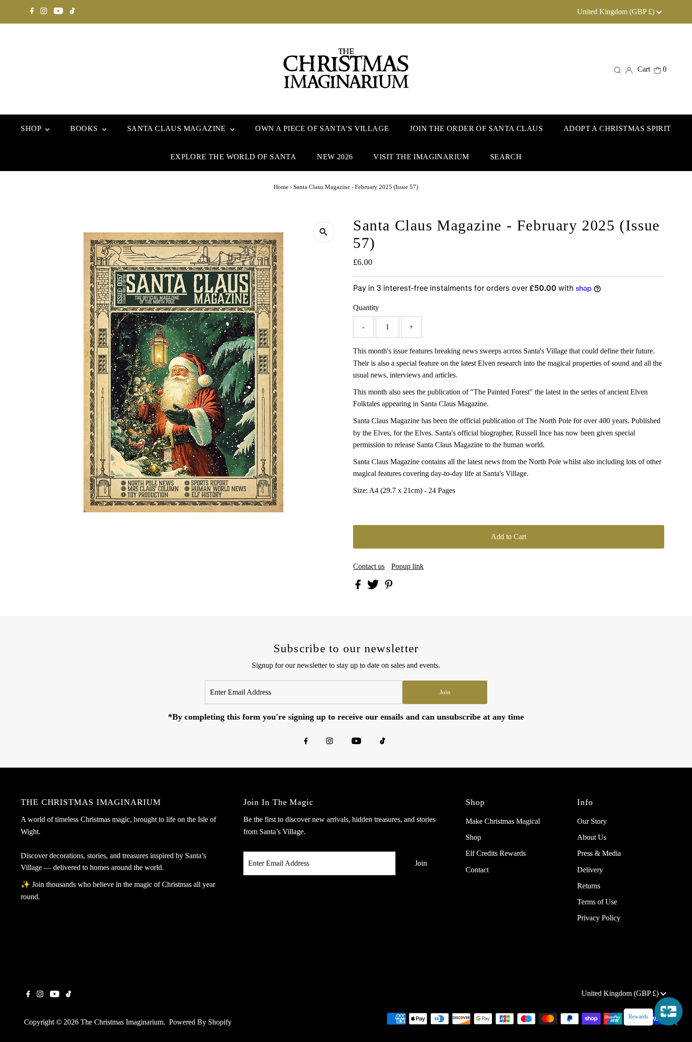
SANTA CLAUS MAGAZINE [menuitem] (177, 128)
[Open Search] (617, 69)
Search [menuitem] (506, 157)
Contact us (369, 566)
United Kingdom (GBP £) (616, 12)
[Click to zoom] (323, 232)
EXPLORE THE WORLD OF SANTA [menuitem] (233, 157)
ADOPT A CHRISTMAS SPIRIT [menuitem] (617, 128)
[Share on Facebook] (358, 587)
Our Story (592, 821)
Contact (477, 870)
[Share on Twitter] (374, 587)
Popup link (407, 566)
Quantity (366, 308)
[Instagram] (43, 11)
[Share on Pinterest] (389, 587)
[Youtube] (58, 11)
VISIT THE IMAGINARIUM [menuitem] (421, 157)
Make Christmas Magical (503, 821)
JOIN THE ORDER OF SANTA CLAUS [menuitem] (476, 128)
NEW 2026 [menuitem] (335, 157)
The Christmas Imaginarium (121, 1022)
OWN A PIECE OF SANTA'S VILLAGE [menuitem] (322, 128)
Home (281, 186)
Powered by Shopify (200, 1022)
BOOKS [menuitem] (84, 128)
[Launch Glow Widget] (668, 1011)
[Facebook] (32, 11)
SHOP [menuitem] (32, 128)
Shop (473, 837)
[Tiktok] (72, 11)
